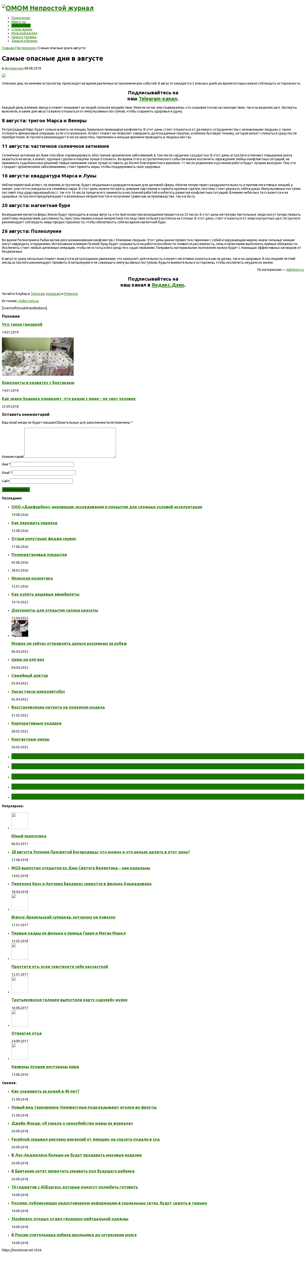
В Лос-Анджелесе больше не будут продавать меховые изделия (76, 1155)
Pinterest (71, 294)
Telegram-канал (158, 98)
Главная (8, 48)
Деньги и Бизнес (24, 41)
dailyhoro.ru (295, 270)
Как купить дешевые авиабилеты (45, 594)
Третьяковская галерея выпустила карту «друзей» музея (69, 1000)
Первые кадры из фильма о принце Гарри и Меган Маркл (68, 933)
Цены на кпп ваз (27, 659)
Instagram (53, 294)
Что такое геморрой (22, 324)
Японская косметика (32, 578)
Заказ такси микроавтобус (38, 691)
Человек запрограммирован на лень (56, 796)
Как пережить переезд (34, 523)
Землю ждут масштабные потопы (54, 766)
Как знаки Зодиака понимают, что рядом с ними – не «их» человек (69, 398)
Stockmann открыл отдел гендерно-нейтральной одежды (69, 1219)
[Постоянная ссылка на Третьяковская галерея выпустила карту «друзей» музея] (19, 992)
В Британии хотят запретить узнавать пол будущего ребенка (73, 1171)
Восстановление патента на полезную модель (58, 707)
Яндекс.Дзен (168, 285)
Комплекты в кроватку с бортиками (38, 382)
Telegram (38, 294)
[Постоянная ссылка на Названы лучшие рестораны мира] (19, 1058)
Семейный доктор (29, 675)
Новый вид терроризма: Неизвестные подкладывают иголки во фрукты (84, 1107)
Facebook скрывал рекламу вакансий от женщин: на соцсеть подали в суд (85, 1139)
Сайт (6, 481)
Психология (20, 18)
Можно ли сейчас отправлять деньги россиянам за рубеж (69, 643)
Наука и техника (23, 37)
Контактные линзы (30, 739)
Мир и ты (18, 22)
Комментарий (13, 457)
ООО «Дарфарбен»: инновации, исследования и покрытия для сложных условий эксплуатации (106, 507)
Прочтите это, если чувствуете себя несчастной (59, 966)
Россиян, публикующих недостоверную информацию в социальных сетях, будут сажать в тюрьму (109, 1203)
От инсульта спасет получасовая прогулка (64, 756)
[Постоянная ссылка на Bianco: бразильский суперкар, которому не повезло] (19, 909)
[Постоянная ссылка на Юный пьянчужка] (19, 828)
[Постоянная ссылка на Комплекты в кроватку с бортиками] (38, 374)
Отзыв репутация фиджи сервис (43, 538)
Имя (5, 464)
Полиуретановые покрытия (39, 554)
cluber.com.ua (28, 301)
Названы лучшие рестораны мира (45, 1066)
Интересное (21, 25)
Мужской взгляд (24, 33)
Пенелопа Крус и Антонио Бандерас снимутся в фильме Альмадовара (81, 884)
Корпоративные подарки (36, 723)
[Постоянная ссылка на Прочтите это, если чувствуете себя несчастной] (19, 958)
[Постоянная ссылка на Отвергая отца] (19, 1025)
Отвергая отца (26, 1033)
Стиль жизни (21, 29)
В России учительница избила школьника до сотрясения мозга (74, 1235)
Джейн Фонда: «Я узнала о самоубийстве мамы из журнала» (72, 1123)
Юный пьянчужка (28, 836)
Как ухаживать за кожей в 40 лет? (45, 1091)
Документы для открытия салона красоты (54, 610)
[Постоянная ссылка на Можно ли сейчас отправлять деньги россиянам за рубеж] (19, 635)
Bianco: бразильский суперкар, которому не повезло (63, 917)
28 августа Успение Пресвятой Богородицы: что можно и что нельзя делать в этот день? (100, 852)
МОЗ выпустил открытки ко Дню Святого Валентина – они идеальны (80, 868)
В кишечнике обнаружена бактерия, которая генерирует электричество (101, 776)
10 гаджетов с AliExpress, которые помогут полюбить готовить (74, 1187)
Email (6, 473)
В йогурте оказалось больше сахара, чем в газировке (77, 786)
